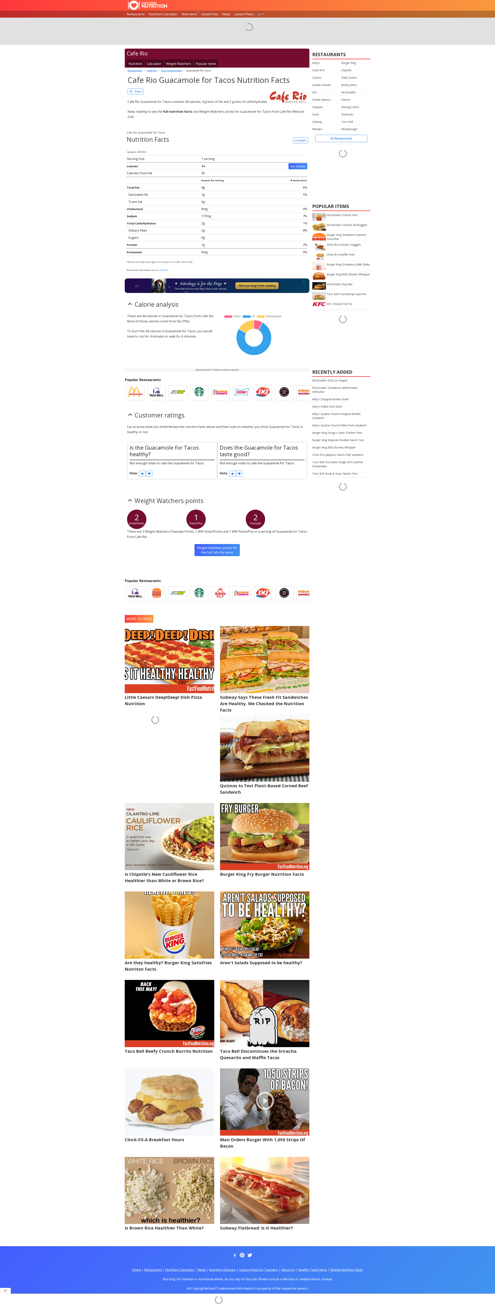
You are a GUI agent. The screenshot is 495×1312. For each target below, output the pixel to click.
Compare (300, 140)
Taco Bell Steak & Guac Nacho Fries (335, 473)
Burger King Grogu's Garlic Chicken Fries (337, 432)
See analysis (298, 166)
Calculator (154, 64)
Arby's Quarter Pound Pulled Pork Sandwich (339, 425)
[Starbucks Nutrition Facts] (199, 392)
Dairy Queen (349, 77)
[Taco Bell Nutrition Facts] (157, 392)
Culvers (316, 77)
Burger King (348, 63)
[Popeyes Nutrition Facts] (305, 392)
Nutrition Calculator (163, 14)
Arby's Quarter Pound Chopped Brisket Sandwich (336, 416)
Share (137, 91)
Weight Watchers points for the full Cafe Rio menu (217, 550)
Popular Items (206, 64)
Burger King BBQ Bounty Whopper (334, 447)
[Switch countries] (261, 14)
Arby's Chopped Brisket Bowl (330, 399)
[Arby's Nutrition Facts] (220, 593)
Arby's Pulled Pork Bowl (327, 406)
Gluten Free (209, 14)
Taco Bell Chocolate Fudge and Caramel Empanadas (337, 464)
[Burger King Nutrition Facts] (157, 593)
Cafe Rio (164, 270)
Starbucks (347, 114)
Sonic (315, 114)
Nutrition (135, 64)
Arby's (316, 63)
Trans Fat (135, 202)
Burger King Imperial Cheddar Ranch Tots (338, 440)
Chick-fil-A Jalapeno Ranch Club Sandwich (338, 455)
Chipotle (346, 70)
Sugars (133, 237)
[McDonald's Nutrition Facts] (135, 392)
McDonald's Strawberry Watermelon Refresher (335, 390)
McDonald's (348, 92)
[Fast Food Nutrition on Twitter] (249, 1255)
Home (136, 1270)
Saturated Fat (138, 194)
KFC (314, 92)
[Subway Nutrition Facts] (178, 392)
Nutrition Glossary (222, 1270)
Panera (345, 99)
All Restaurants (341, 138)
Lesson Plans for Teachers (258, 1270)
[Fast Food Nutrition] (147, 5)
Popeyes (317, 107)
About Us (288, 1270)
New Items (189, 14)
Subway (317, 122)
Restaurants (136, 14)
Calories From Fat (139, 173)
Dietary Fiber (137, 230)
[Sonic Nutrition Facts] (242, 392)
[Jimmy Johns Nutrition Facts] (284, 392)
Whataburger (349, 129)
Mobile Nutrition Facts (346, 1270)
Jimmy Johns (349, 85)
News (226, 14)
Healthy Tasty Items (312, 1270)
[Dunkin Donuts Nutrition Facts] (220, 392)
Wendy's (317, 129)
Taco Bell (347, 122)
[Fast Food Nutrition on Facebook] (234, 1255)
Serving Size (135, 159)
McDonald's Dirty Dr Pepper (329, 380)
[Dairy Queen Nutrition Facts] (263, 392)
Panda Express (321, 99)
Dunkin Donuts (321, 85)
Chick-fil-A (318, 70)
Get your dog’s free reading (257, 285)
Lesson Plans (243, 14)
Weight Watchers (178, 64)
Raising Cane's (350, 107)
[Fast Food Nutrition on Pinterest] (242, 1255)
